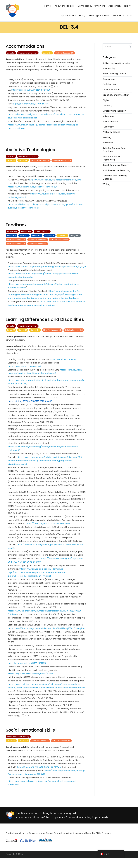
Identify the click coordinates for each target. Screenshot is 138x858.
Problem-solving (111, 132)
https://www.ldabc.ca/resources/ (24, 366)
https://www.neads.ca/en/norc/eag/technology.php (55, 179)
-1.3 (11, 235)
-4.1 (36, 235)
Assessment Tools (118, 5)
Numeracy (108, 126)
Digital (106, 100)
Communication (42, 231)
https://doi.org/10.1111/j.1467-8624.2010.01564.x (39, 767)
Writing (106, 184)
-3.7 (16, 243)
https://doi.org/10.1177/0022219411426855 (31, 90)
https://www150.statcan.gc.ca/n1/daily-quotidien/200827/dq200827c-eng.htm (46, 628)
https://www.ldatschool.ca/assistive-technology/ (32, 186)
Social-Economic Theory (116, 165)
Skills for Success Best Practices (114, 150)
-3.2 (74, 235)
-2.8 (61, 741)
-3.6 (59, 239)
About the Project (64, 5)
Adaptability (12, 231)
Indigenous (108, 116)
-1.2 (11, 741)
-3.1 (24, 235)
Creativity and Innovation (116, 95)
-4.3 (49, 235)
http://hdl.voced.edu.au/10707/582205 (27, 663)
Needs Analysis (110, 121)
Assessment (26, 231)
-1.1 (11, 160)
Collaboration (110, 84)
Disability (11, 53)
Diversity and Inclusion (27, 53)
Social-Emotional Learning (18, 736)
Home (47, 5)
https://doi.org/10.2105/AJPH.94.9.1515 (31, 103)
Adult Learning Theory (114, 73)
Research (108, 142)
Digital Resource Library (72, 15)
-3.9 (62, 160)
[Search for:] (117, 46)
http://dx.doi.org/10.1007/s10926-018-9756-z (48, 523)
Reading (107, 137)
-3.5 (37, 239)
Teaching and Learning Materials (115, 177)
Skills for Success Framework (111, 158)
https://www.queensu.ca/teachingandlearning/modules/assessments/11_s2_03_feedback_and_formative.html (63, 266)
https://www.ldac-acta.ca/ (63, 359)
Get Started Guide (122, 15)
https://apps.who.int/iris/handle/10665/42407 (30, 673)
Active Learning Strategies (116, 63)
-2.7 (16, 239)
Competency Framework (91, 5)
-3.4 (47, 53)
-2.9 (64, 53)
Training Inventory (99, 15)
